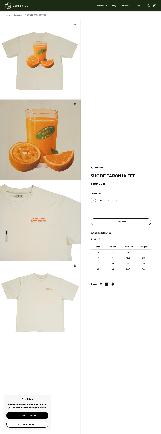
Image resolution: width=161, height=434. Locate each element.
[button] (148, 211)
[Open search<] (148, 5)
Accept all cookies (27, 415)
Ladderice (98, 167)
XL (117, 200)
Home (7, 15)
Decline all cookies (27, 424)
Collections (18, 15)
